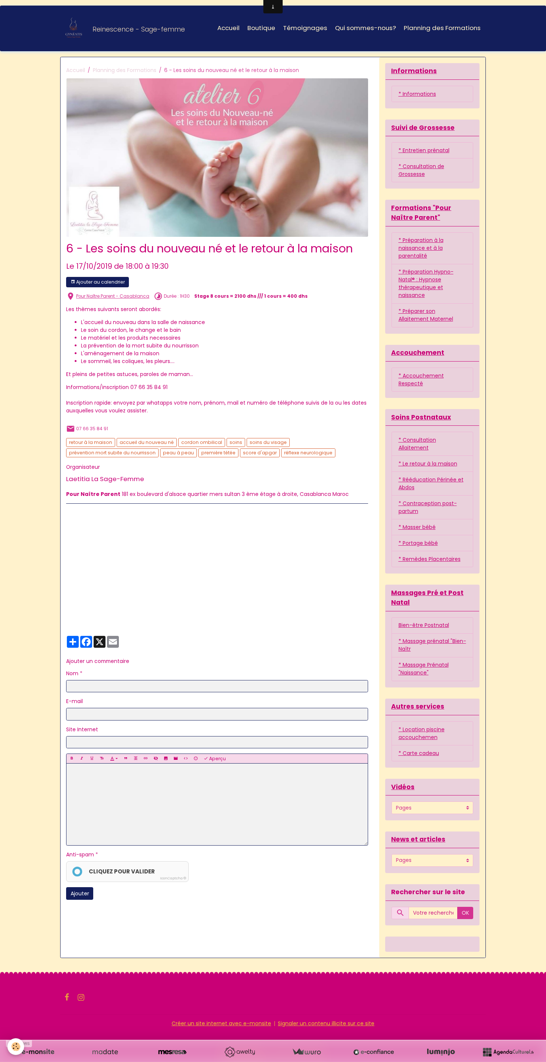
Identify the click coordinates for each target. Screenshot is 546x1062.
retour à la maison (90, 442)
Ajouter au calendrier (100, 282)
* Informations (417, 94)
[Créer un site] (38, 1052)
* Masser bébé (417, 527)
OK (465, 912)
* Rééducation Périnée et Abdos (431, 483)
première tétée (218, 453)
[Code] (186, 758)
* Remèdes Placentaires (430, 559)
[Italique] (82, 758)
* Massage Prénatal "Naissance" (424, 668)
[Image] (165, 758)
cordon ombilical (201, 442)
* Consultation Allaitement (417, 443)
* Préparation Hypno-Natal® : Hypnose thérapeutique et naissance (426, 283)
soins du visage (268, 442)
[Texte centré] (135, 758)
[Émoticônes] (196, 758)
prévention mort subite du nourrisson (112, 453)
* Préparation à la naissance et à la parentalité (421, 247)
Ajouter (80, 893)
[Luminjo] (441, 1052)
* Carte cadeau (419, 753)
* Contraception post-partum (428, 507)
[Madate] (105, 1052)
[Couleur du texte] (114, 758)
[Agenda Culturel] (508, 1052)
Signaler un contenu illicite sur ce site (326, 1023)
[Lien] (145, 758)
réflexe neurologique (308, 453)
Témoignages (305, 27)
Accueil (228, 27)
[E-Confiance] (374, 1052)
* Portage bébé (418, 543)
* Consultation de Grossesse (421, 170)
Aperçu (217, 758)
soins (236, 442)
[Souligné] (92, 758)
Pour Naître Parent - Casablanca (112, 296)
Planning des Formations (442, 27)
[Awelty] (239, 1052)
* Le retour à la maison (428, 463)
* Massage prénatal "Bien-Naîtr (432, 645)
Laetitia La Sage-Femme (105, 478)
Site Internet (82, 729)
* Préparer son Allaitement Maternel (426, 315)
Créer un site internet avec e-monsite (221, 1023)
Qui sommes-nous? (365, 27)
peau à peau (178, 453)
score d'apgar (260, 453)
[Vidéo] (175, 758)
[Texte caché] (155, 758)
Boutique (261, 27)
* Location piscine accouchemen (422, 733)
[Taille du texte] (102, 758)
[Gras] (71, 758)
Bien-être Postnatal (424, 625)
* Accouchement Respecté (421, 379)
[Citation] (125, 758)
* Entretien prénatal (424, 150)
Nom (72, 673)
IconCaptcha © (173, 878)
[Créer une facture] (306, 1052)
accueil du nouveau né (147, 442)
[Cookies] (15, 1046)
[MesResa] (172, 1052)
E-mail (74, 701)
